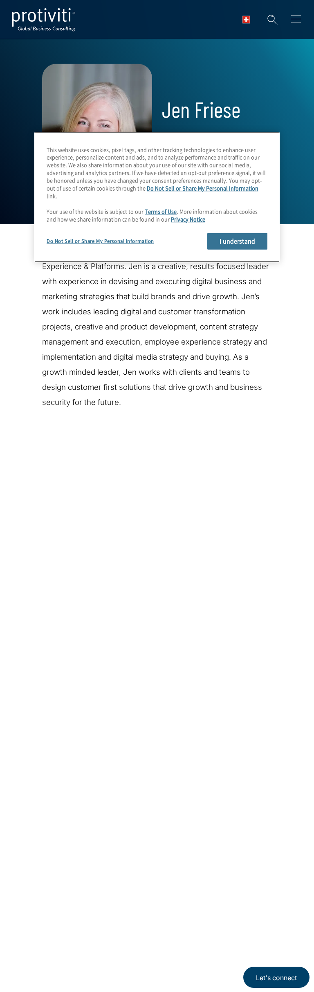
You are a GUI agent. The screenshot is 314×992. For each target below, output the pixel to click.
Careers (31, 952)
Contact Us (37, 976)
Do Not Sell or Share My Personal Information (202, 188)
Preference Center (100, 952)
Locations (86, 929)
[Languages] (248, 19)
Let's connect (276, 978)
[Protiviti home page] (62, 829)
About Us (34, 929)
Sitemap (83, 976)
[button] (272, 19)
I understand (237, 241)
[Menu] (296, 20)
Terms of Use (161, 211)
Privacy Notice (188, 219)
